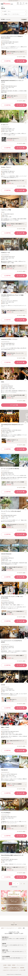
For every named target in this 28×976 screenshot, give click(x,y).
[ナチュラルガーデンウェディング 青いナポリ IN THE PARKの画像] (14, 588)
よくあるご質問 (22, 970)
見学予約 (8, 61)
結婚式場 (19, 928)
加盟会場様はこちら (15, 967)
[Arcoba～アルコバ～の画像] (14, 159)
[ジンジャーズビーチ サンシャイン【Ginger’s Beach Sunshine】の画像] (14, 28)
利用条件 (13, 965)
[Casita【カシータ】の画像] (14, 244)
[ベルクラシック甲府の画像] (14, 201)
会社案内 (5, 965)
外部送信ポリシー (7, 967)
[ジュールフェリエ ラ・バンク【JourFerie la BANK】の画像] (14, 632)
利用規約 (9, 965)
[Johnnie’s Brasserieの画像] (14, 545)
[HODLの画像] (14, 373)
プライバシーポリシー (21, 965)
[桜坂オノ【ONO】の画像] (14, 719)
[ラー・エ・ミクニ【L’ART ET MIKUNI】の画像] (14, 460)
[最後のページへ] (24, 883)
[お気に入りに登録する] (25, 34)
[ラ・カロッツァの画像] (14, 116)
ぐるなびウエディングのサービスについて (10, 970)
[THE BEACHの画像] (14, 761)
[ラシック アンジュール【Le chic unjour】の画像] (14, 503)
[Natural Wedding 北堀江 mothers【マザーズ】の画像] (14, 847)
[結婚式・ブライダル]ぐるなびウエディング (9, 928)
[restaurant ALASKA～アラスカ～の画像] (14, 331)
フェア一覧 (21, 61)
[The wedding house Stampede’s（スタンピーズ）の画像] (14, 416)
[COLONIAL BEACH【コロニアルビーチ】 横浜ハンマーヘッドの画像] (14, 287)
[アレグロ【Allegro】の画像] (14, 804)
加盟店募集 (22, 967)
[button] (14, 938)
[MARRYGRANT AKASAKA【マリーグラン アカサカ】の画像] (14, 72)
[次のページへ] (21, 883)
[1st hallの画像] (14, 676)
